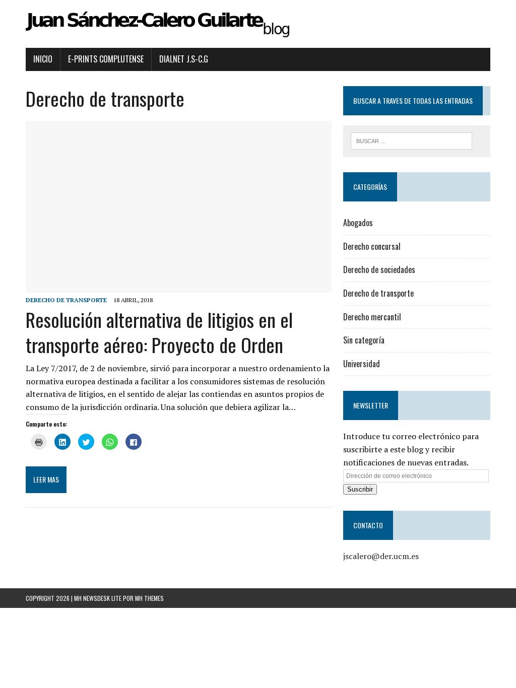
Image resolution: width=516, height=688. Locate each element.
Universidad (361, 364)
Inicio (42, 59)
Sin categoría (363, 340)
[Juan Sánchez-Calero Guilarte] (258, 24)
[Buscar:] (412, 140)
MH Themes (149, 598)
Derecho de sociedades (379, 269)
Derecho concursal (372, 246)
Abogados (358, 223)
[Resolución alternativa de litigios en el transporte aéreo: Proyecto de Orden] (179, 286)
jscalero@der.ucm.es (381, 556)
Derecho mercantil (372, 317)
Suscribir (360, 489)
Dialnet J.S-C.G (183, 59)
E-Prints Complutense (106, 59)
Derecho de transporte (66, 300)
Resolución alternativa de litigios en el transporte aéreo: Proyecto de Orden (159, 331)
